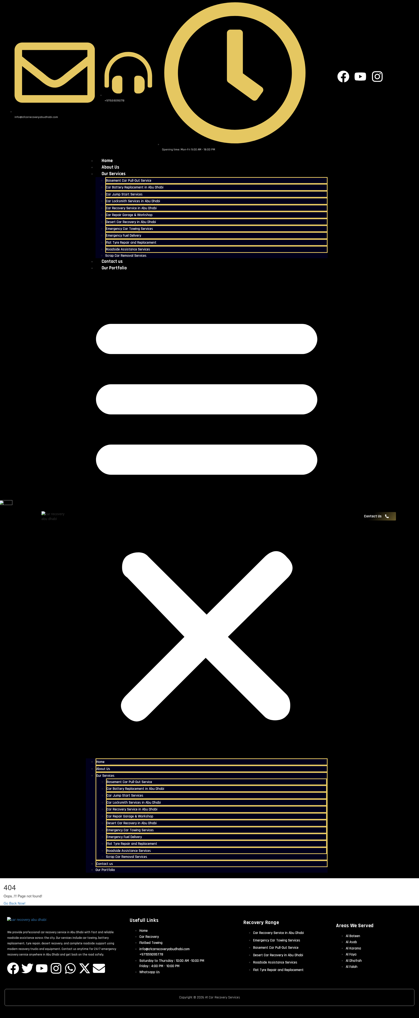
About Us (110, 167)
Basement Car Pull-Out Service (128, 180)
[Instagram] (56, 968)
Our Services (114, 174)
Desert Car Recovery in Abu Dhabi (131, 222)
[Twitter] (27, 968)
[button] (207, 516)
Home (107, 161)
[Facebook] (13, 968)
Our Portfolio (114, 268)
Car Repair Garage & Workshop (129, 215)
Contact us (112, 261)
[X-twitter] (85, 968)
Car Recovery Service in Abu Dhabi (131, 208)
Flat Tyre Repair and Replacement (131, 242)
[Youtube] (42, 968)
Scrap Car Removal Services (125, 255)
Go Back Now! (15, 903)
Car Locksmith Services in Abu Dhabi (133, 201)
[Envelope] (99, 968)
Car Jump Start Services (124, 194)
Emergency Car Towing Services (129, 228)
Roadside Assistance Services (128, 249)
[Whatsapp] (70, 968)
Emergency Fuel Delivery (123, 235)
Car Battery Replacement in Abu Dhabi (134, 187)
